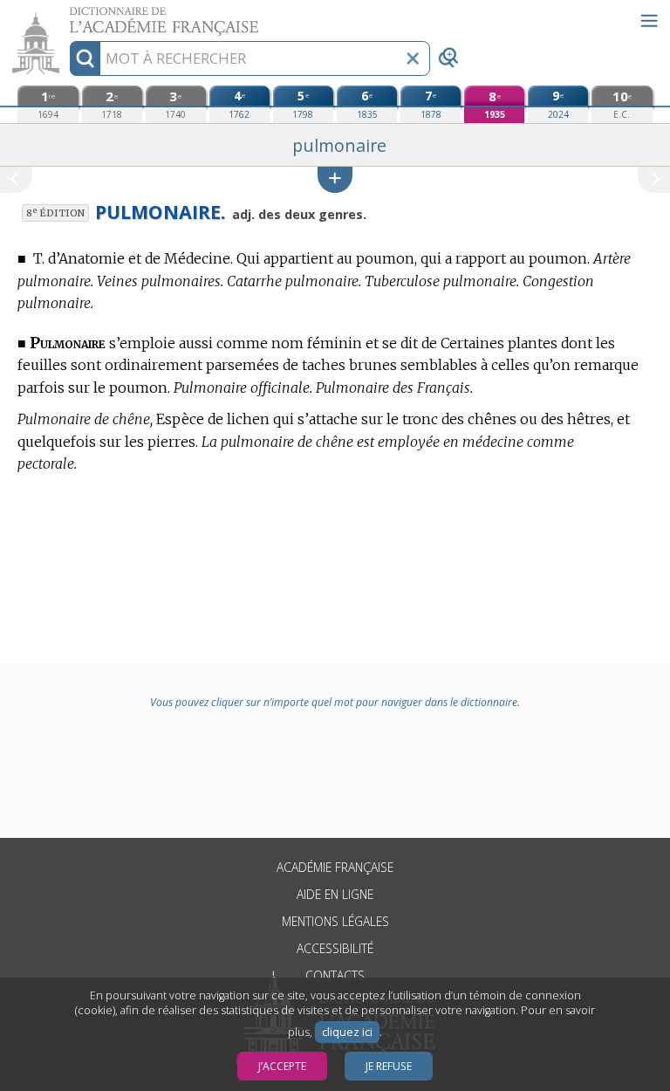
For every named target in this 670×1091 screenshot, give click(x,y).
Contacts (335, 975)
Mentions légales (335, 921)
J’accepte (282, 1066)
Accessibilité (335, 948)
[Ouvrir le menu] (649, 21)
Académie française (335, 867)
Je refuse (389, 1066)
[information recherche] (85, 58)
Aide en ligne (335, 894)
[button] (335, 179)
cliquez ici (347, 1032)
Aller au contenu (67, 15)
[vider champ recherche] (412, 58)
